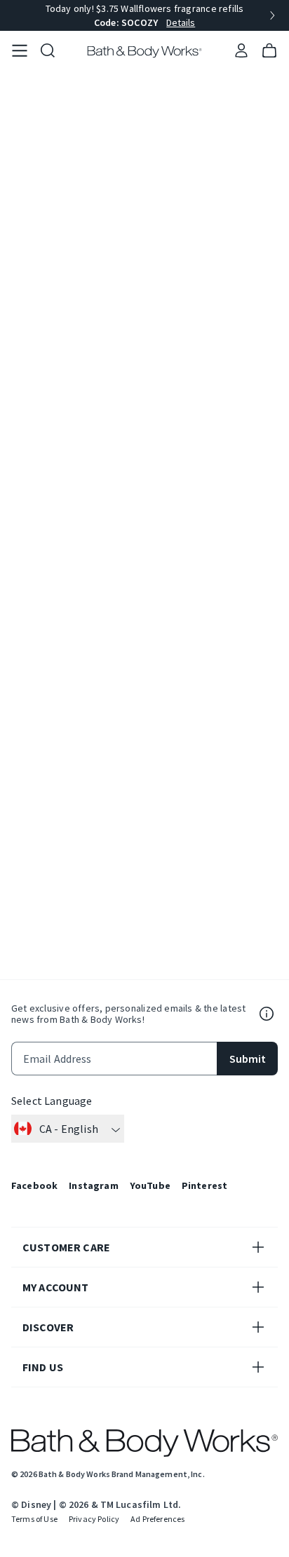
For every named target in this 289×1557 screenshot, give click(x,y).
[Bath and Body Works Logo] (145, 52)
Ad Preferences (157, 1519)
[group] (144, 15)
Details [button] (180, 22)
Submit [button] (247, 1059)
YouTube (150, 1185)
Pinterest (204, 1185)
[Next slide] (272, 15)
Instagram (93, 1185)
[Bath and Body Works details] (266, 1013)
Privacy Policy (94, 1519)
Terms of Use (34, 1519)
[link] (19, 51)
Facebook (34, 1185)
